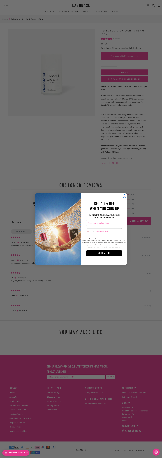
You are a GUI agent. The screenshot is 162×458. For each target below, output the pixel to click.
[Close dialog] (124, 196)
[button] (15, 453)
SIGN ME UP (104, 253)
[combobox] (90, 231)
